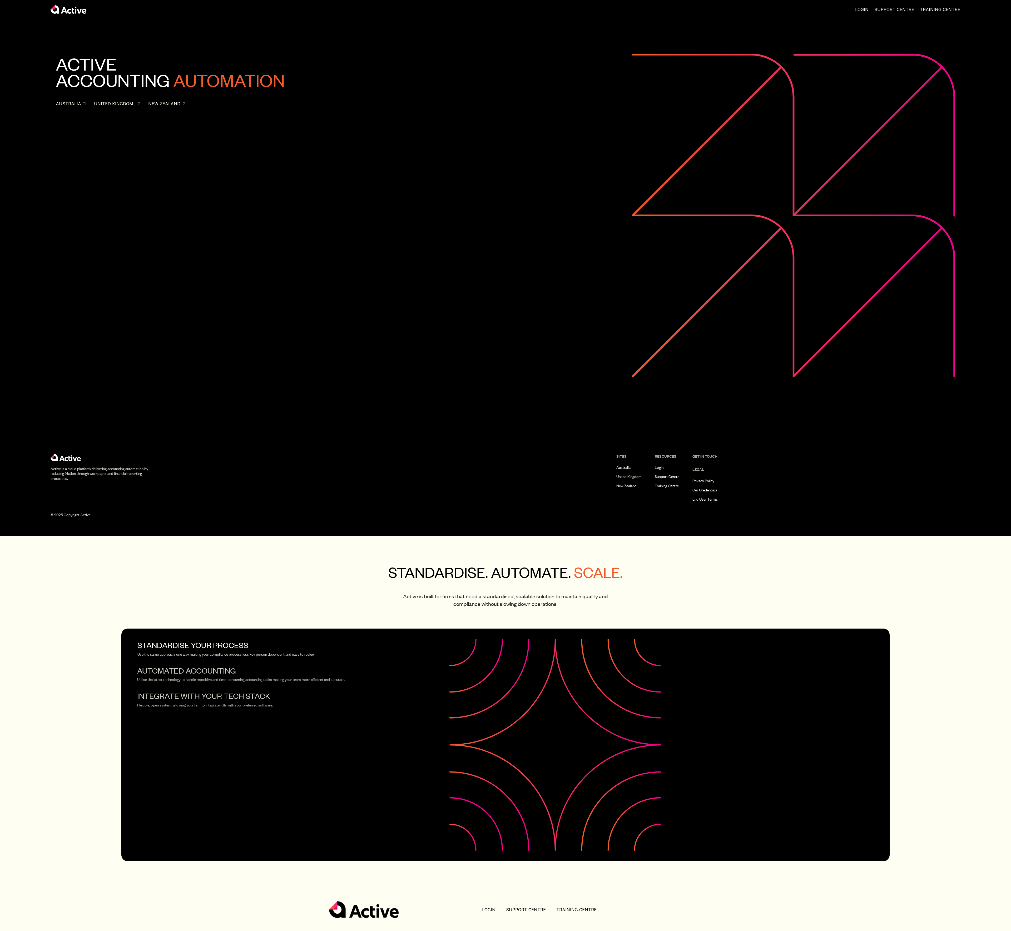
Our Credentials (704, 490)
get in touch (704, 456)
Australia (623, 467)
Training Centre (940, 9)
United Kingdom (629, 476)
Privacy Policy (703, 481)
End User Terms (705, 499)
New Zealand (626, 486)
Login (862, 9)
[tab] (279, 649)
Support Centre (894, 9)
